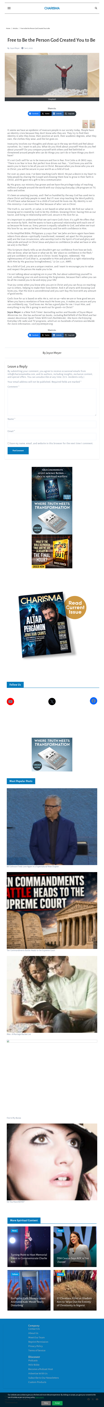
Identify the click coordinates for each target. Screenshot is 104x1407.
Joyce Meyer (15, 48)
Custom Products (37, 1382)
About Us (33, 1333)
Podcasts (33, 1360)
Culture (15, 1274)
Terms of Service (36, 1350)
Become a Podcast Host (40, 1369)
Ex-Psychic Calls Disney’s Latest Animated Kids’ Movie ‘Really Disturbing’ (28, 1302)
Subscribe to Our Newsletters (43, 1377)
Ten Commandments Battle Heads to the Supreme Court (31, 950)
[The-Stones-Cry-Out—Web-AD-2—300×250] (52, 551)
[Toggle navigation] (9, 8)
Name (11, 419)
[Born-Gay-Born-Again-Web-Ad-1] (52, 517)
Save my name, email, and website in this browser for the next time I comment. (51, 443)
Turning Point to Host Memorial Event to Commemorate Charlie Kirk (29, 1258)
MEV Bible (33, 1364)
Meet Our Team (36, 1337)
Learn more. (39, 1397)
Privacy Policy (35, 1346)
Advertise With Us (37, 1373)
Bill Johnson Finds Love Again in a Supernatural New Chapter (33, 866)
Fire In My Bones (14, 1118)
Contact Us (34, 1328)
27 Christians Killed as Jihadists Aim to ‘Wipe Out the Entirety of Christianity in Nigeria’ (74, 1302)
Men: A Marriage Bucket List (19, 1034)
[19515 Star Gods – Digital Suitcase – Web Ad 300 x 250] (52, 483)
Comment (14, 387)
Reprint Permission (38, 1341)
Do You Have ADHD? (15, 1202)
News (14, 1231)
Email (11, 431)
